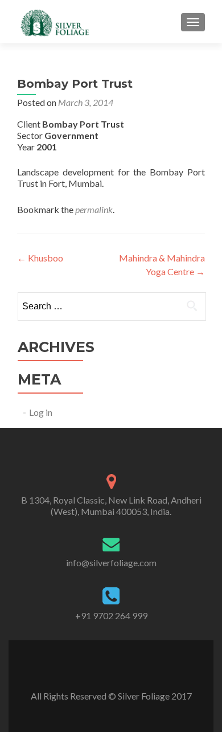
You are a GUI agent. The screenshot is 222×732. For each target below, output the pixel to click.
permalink (94, 209)
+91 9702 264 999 (111, 615)
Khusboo (40, 257)
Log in (40, 412)
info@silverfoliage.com (111, 562)
